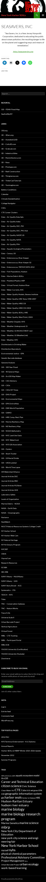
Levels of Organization (10, 499)
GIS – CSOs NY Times (9, 390)
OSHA (3, 554)
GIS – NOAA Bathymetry (11, 431)
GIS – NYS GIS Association (11, 444)
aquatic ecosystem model (27, 775)
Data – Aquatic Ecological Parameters (16, 249)
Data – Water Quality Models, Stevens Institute (19, 294)
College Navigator (8, 203)
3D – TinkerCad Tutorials (11, 181)
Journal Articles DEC (9, 476)
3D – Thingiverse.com (10, 176)
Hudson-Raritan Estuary (17, 801)
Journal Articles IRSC (9, 481)
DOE (28, 790)
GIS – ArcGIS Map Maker (11, 376)
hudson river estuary (15, 805)
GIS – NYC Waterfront (10, 440)
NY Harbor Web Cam (9, 535)
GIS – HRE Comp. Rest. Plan (12, 417)
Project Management (12, 860)
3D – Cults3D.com (8, 144)
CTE (18, 790)
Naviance (5, 517)
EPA (40, 790)
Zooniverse (5, 658)
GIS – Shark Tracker (9, 454)
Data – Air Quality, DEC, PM (12, 226)
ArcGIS (4, 778)
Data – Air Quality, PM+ (10, 244)
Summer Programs (8, 760)
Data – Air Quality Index (10, 221)
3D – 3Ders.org (7, 135)
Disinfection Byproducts (11, 349)
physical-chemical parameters (18, 853)
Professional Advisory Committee (23, 857)
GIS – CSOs (5, 385)
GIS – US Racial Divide (10, 458)
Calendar (5, 194)
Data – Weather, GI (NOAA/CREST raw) (16, 331)
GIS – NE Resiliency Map (11, 426)
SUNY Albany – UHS (9, 581)
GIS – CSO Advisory (9, 381)
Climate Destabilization (10, 199)
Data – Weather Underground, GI (14, 326)
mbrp (5, 827)
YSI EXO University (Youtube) (12, 654)
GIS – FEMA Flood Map (10, 109)
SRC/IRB (4, 572)
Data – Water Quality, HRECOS (13, 303)
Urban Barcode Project (10, 622)
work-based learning (14, 868)
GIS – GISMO (6, 413)
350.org (4, 130)
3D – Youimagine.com (10, 185)
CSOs (3, 208)
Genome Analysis (8, 363)
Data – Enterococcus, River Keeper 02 (16, 262)
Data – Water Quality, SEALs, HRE (14, 312)
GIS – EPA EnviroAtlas (10, 404)
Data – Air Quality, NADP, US (12, 235)
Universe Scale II (7, 617)
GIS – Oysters (6, 449)
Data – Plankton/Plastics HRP (13, 281)
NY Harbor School (8, 531)
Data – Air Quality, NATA (11, 240)
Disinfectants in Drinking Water (13, 344)
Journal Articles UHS (9, 490)
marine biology (12, 809)
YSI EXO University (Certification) (14, 649)
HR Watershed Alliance (10, 472)
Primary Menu (43, 15)
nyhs (12, 850)
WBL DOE (5, 645)
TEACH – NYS (7, 595)
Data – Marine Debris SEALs (12, 276)
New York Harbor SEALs (13, 15)
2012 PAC (5, 737)
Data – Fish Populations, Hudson (14, 272)
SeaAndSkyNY (7, 114)
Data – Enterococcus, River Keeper (15, 258)
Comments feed (7, 716)
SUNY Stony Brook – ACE (11, 586)
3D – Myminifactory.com (11, 158)
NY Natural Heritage (9, 540)
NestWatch (5, 522)
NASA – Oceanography (10, 513)
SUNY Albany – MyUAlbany (12, 576)
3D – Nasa (5, 162)
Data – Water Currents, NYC (12, 290)
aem (13, 776)
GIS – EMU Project (8, 394)
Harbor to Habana (28, 798)
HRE (38, 798)
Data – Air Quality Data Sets (12, 217)
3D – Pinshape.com (9, 167)
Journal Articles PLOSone (11, 485)
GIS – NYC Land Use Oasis (11, 435)
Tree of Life (5, 613)
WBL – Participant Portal (11, 640)
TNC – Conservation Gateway (13, 604)
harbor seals (13, 797)
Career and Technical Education (22, 782)
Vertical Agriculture (9, 627)
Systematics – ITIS (8, 590)
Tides (3, 599)
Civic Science (29, 786)
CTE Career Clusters (9, 212)
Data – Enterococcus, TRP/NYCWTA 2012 (17, 267)
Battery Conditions (8, 190)
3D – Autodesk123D (9, 140)
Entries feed (6, 711)
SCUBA (4, 567)
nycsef (4, 850)
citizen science (11, 786)
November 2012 (7, 755)
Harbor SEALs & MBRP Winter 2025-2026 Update (21, 751)
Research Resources (9, 563)
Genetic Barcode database (11, 358)
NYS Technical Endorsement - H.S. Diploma (18, 742)
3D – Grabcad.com (8, 149)
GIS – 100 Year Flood (9, 367)
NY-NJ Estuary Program (10, 545)
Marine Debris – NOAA (10, 504)
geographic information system (23, 793)
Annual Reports (7, 746)
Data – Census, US (8, 253)
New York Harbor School (19, 845)
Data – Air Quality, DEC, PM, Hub (14, 231)
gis (2, 797)
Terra (26, 861)
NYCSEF (4, 549)
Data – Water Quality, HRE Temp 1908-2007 (18, 299)
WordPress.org (7, 720)
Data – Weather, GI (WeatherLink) (14, 335)
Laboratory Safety (8, 495)
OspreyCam (6, 558)
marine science (29, 823)
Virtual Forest (6, 631)
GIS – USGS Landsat (9, 463)
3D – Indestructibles (9, 153)
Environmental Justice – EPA (12, 353)
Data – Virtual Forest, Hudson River (15, 285)
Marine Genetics (10, 823)
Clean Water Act (7, 790)
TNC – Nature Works (9, 608)
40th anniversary (6, 776)
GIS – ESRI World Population (12, 408)
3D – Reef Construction (10, 171)
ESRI (3, 794)
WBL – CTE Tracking (9, 636)
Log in (3, 707)
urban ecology (29, 864)
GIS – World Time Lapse (10, 467)
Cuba (23, 790)
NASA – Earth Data (8, 508)
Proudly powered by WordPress (12, 879)
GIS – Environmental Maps (11, 399)
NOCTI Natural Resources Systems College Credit (21, 526)
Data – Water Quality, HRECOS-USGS (16, 308)
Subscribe (7, 687)
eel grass (34, 790)
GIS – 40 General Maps (10, 372)
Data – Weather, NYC (9, 340)
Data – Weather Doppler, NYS (13, 322)
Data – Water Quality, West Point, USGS (17, 317)
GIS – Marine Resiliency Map (12, 422)
